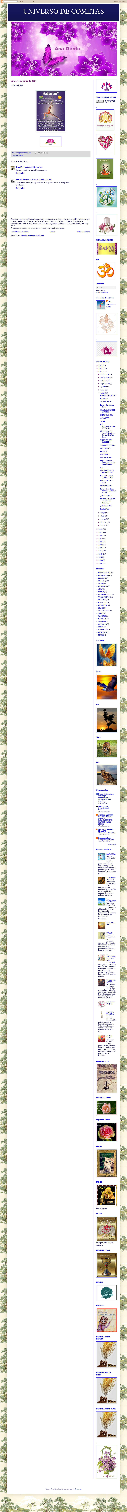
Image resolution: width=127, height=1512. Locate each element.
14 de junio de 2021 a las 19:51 (41, 180)
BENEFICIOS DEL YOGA (106, 482)
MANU (100, 627)
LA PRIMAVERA (111, 900)
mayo (103, 513)
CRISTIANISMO (104, 594)
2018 (101, 535)
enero (103, 525)
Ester (18, 167)
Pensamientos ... (104, 838)
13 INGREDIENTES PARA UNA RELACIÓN (110, 958)
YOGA (21, 155)
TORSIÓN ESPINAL (107, 445)
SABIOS (101, 613)
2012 (100, 554)
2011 (100, 557)
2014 (100, 548)
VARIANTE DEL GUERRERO (106, 441)
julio (103, 390)
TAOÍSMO (102, 616)
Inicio (52, 232)
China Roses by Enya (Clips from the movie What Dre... (107, 434)
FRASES (101, 578)
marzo (103, 519)
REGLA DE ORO (110, 924)
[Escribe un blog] (41, 153)
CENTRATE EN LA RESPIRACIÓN (107, 472)
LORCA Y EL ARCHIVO (106, 833)
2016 (100, 542)
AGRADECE (104, 418)
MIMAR (109, 933)
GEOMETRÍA (103, 630)
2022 (101, 368)
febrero (104, 522)
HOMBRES (102, 602)
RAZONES (104, 399)
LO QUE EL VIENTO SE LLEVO (105, 830)
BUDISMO (102, 586)
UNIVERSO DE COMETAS (63, 11)
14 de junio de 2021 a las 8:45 (31, 167)
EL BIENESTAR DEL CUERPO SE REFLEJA (107, 501)
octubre (104, 381)
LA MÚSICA (110, 854)
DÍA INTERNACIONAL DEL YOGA (107, 426)
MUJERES (102, 600)
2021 (100, 372)
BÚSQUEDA (102, 605)
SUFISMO (102, 621)
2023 (101, 365)
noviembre (105, 377)
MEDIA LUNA (105, 448)
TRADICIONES (103, 597)
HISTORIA (102, 619)
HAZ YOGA (104, 509)
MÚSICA (101, 581)
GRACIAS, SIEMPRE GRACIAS (107, 411)
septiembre (105, 384)
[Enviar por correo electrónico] (39, 153)
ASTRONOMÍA (103, 611)
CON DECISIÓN (106, 486)
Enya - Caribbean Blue (107, 406)
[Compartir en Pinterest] (47, 153)
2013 (100, 551)
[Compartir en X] (43, 153)
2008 (101, 560)
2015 (100, 545)
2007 (101, 563)
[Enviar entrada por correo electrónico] (35, 153)
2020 (101, 529)
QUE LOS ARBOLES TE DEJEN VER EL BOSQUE (105, 816)
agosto (103, 387)
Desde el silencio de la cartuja (106, 795)
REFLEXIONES (103, 573)
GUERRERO (104, 454)
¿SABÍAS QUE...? (106, 496)
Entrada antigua (83, 232)
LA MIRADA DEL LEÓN (111, 878)
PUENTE (103, 451)
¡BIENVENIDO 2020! (111, 981)
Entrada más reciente (19, 232)
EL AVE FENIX (109, 1037)
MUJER (101, 608)
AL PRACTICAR (106, 402)
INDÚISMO (102, 632)
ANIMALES (102, 624)
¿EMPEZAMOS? (106, 506)
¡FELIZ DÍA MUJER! (110, 1003)
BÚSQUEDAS (103, 575)
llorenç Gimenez (22, 180)
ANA (100, 589)
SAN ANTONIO (105, 458)
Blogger (78, 1489)
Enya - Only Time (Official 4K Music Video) (108, 491)
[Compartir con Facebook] (45, 153)
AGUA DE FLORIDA (110, 1013)
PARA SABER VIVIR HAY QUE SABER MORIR (105, 822)
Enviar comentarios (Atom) (33, 236)
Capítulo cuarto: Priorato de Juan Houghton (104, 799)
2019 (100, 532)
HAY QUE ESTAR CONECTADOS (106, 477)
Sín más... (101, 810)
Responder (20, 173)
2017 (100, 538)
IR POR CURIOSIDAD (108, 396)
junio (103, 393)
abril (103, 516)
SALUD (101, 592)
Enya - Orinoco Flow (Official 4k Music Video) (107, 462)
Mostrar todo (112, 844)
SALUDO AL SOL (106, 415)
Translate (104, 293)
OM (101, 468)
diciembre (105, 374)
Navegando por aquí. (106, 840)
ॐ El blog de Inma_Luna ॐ (103, 807)
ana (109, 302)
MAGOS (101, 635)
